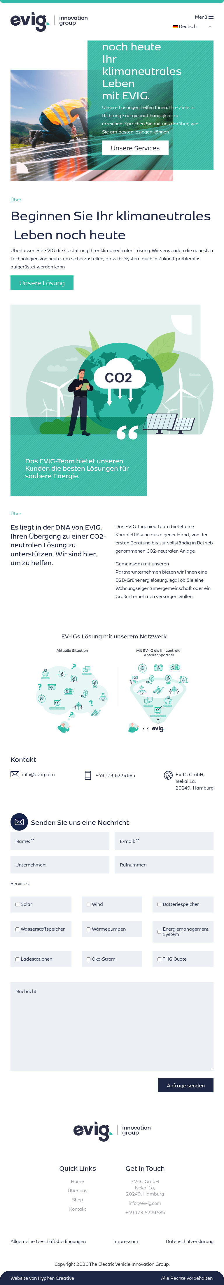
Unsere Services (135, 147)
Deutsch (188, 26)
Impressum (125, 1241)
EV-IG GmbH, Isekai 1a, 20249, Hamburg (195, 781)
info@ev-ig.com (38, 774)
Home (77, 1181)
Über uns (77, 1190)
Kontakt (77, 1209)
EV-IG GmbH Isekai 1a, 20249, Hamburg (145, 1187)
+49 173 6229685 (115, 775)
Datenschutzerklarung (190, 1241)
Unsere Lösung (42, 282)
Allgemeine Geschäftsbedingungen (48, 1241)
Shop (77, 1199)
